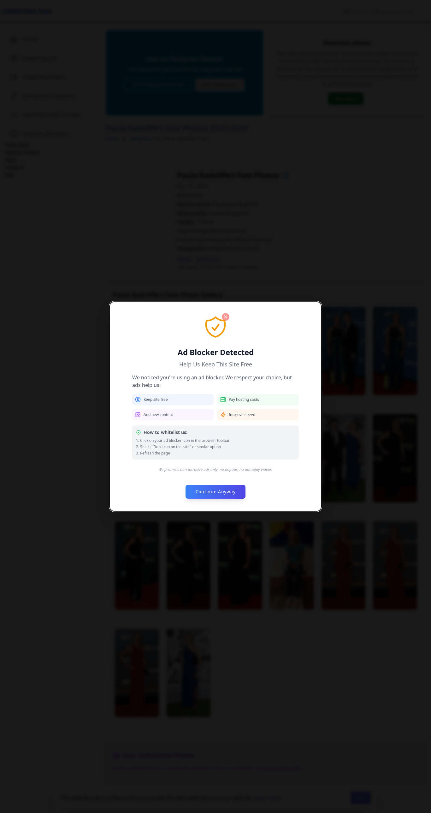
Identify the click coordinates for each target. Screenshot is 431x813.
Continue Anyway (216, 492)
